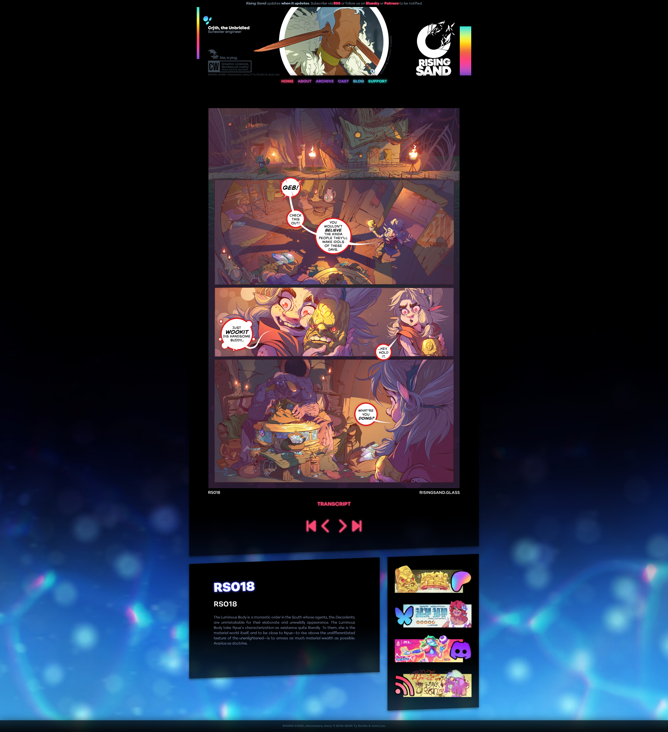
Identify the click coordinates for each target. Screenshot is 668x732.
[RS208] (357, 527)
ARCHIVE (325, 82)
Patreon (391, 3)
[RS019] (342, 527)
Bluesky (372, 3)
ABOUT (305, 82)
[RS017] (326, 527)
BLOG (358, 82)
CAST (343, 82)
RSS (337, 3)
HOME (287, 82)
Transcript (334, 504)
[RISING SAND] (311, 527)
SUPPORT (377, 82)
